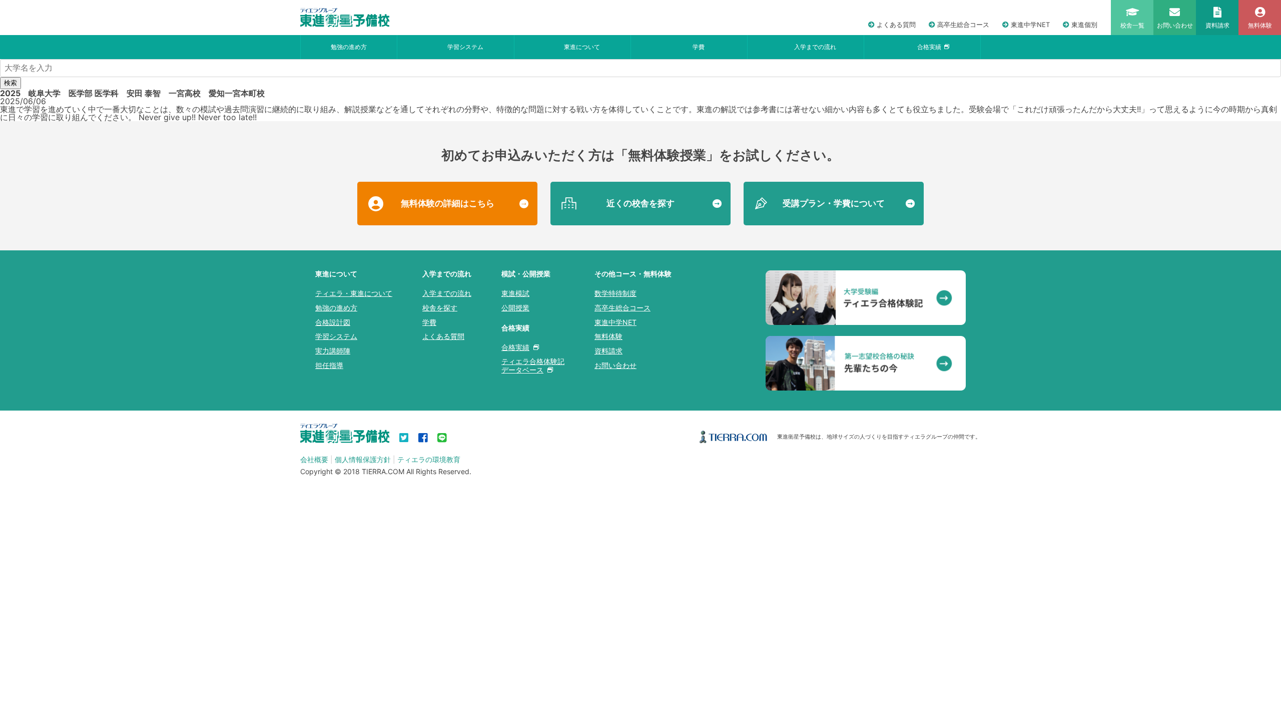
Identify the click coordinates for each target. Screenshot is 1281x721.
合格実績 (929, 47)
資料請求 (608, 350)
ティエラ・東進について (353, 293)
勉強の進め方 (349, 47)
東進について (582, 47)
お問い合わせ (615, 365)
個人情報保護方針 (363, 459)
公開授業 (515, 307)
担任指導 (329, 365)
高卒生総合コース (963, 25)
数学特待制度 (615, 293)
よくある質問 (896, 25)
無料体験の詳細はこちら (447, 203)
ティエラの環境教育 (428, 459)
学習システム (465, 47)
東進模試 (515, 293)
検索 (10, 83)
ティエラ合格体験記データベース (532, 365)
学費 (699, 47)
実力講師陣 (332, 350)
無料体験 (608, 336)
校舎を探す (439, 307)
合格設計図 (332, 322)
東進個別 (1084, 25)
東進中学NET (1030, 25)
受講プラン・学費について (834, 203)
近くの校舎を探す (640, 203)
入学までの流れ (815, 47)
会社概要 (314, 459)
